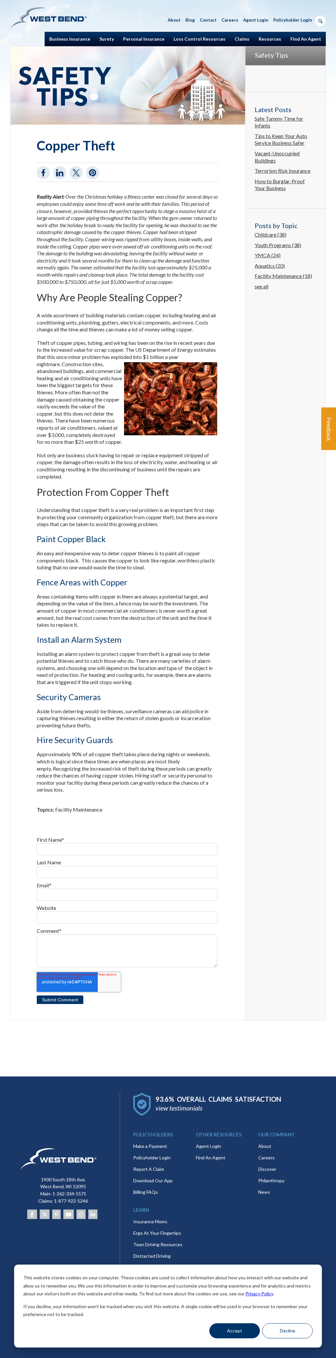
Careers (266, 1157)
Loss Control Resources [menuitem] (199, 39)
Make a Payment (150, 1146)
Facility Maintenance (78, 809)
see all (261, 286)
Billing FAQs (145, 1192)
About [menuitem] (174, 20)
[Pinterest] (56, 1214)
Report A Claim (148, 1169)
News (264, 1192)
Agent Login (208, 1146)
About (264, 1146)
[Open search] (320, 21)
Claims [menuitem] (242, 39)
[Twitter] (45, 1214)
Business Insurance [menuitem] (69, 39)
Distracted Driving (152, 1256)
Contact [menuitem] (208, 20)
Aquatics (270, 266)
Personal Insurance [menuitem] (143, 39)
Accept (234, 1330)
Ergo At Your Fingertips (157, 1233)
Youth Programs (278, 245)
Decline (287, 1330)
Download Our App (153, 1180)
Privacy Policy (259, 1293)
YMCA (268, 255)
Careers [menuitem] (229, 20)
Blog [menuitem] (190, 20)
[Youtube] (68, 1214)
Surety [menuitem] (106, 39)
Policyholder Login (152, 1157)
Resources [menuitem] (270, 39)
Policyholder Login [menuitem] (292, 20)
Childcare (270, 234)
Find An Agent (210, 1157)
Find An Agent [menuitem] (305, 39)
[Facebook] (32, 1214)
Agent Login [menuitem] (255, 20)
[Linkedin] (92, 1214)
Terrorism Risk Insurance (282, 170)
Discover (267, 1169)
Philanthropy (271, 1180)
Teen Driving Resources (157, 1244)
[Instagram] (81, 1214)
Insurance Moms (150, 1221)
